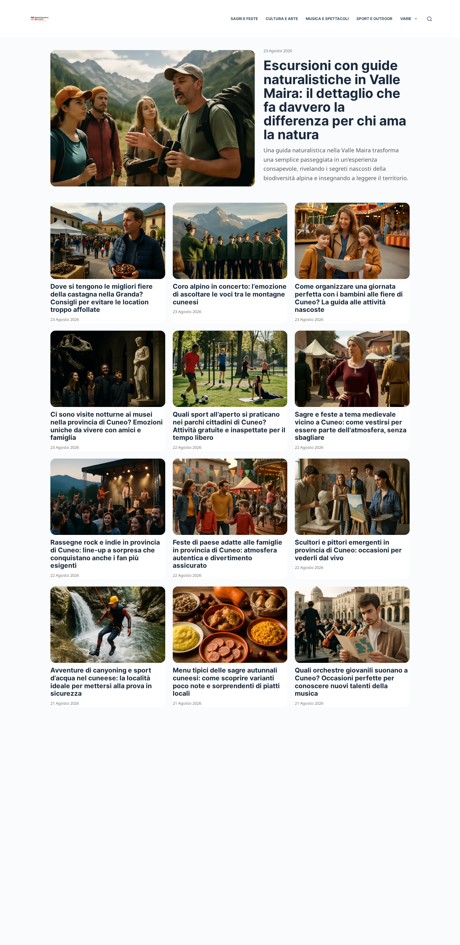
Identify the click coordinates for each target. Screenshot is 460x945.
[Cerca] (429, 19)
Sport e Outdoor (374, 18)
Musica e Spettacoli (327, 18)
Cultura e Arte (282, 18)
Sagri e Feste (244, 18)
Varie (405, 18)
